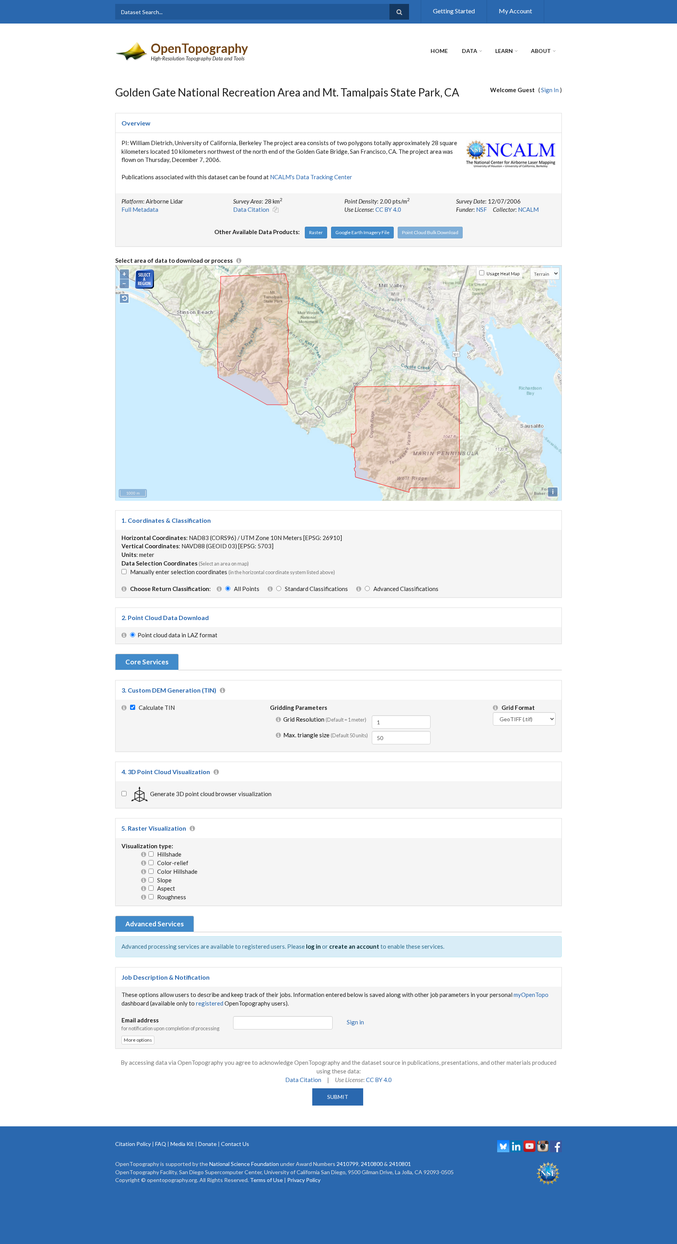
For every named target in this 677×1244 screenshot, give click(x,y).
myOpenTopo (531, 994)
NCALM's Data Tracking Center (311, 176)
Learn (504, 50)
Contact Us (235, 1143)
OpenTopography (199, 48)
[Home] (132, 50)
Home (439, 50)
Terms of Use (266, 1180)
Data (469, 50)
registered (209, 1003)
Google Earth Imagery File (362, 232)
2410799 (347, 1163)
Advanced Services (154, 924)
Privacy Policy (303, 1180)
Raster (316, 232)
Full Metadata (139, 209)
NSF (481, 209)
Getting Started (454, 11)
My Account (515, 11)
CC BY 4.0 (388, 209)
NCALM (528, 209)
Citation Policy (133, 1143)
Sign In (550, 89)
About (541, 50)
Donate (207, 1143)
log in (313, 946)
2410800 (372, 1163)
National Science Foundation (244, 1163)
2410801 (400, 1163)
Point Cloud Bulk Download (430, 232)
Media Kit (182, 1143)
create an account (354, 946)
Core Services (146, 662)
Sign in (355, 1022)
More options (138, 1040)
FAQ (160, 1143)
